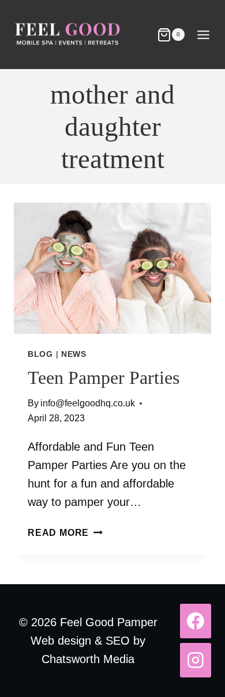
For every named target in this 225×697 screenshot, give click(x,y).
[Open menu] (203, 35)
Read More (65, 533)
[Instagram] (195, 660)
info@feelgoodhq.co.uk (87, 403)
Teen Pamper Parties (103, 377)
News (74, 354)
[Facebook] (195, 621)
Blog (40, 354)
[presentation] (112, 268)
